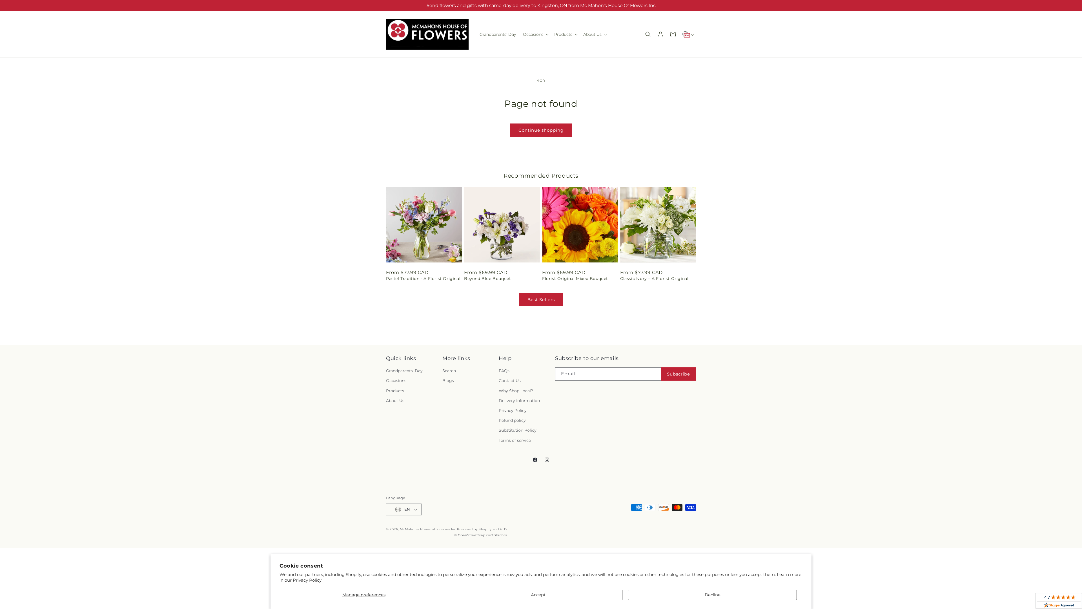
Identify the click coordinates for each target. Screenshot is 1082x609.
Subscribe (678, 374)
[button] (535, 34)
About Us (395, 400)
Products (395, 390)
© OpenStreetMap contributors (480, 535)
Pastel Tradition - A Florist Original (423, 278)
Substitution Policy (517, 430)
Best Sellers (541, 299)
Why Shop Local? (516, 390)
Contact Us (510, 380)
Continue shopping (541, 130)
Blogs (448, 380)
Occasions (396, 380)
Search (449, 370)
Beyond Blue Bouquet (487, 278)
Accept (538, 594)
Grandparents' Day (404, 370)
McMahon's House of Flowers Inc (428, 529)
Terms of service (515, 440)
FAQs (504, 370)
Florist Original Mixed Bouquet (575, 278)
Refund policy (512, 420)
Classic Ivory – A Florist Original (654, 278)
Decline (712, 594)
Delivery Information (519, 400)
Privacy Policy (307, 580)
